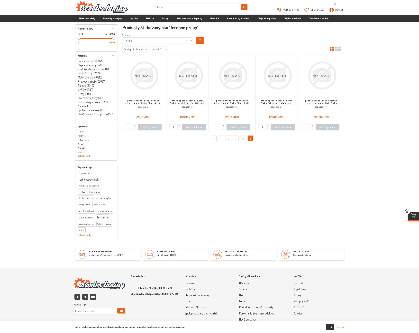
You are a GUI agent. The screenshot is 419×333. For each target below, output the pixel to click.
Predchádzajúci (214, 138)
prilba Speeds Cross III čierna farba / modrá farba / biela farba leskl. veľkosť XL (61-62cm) (143, 102)
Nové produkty (247, 319)
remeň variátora (99, 204)
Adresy (297, 295)
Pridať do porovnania (160, 65)
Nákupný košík (301, 301)
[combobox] (157, 40)
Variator (82, 230)
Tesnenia (102, 217)
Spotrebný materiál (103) (91, 110)
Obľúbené (298, 307)
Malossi (82, 136)
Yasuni (81, 152)
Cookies (297, 313)
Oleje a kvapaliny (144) (90, 65)
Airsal (81, 144)
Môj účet (298, 283)
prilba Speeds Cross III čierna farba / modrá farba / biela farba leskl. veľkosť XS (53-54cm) (188, 102)
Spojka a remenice (105, 210)
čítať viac (340, 327)
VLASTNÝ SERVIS (301, 251)
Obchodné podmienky (197, 295)
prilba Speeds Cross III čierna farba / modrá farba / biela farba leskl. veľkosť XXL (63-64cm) (232, 102)
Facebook (77, 297)
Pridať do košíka (160, 59)
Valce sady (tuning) (86, 224)
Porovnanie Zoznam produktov (256, 313)
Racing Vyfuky (84, 204)
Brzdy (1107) (84, 94)
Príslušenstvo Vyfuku (104, 198)
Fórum (242, 301)
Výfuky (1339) (85, 89)
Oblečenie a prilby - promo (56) (95, 114)
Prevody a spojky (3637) (91, 81)
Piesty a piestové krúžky (89, 192)
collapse (113, 28)
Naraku (82, 148)
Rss (85, 297)
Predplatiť (121, 310)
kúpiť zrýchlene (150, 127)
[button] (134, 125)
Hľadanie (244, 7)
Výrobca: (126, 35)
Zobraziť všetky (84, 155)
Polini (81, 132)
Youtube (93, 297)
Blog (241, 295)
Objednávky (300, 289)
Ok (330, 327)
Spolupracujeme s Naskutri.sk (201, 313)
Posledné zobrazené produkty (256, 307)
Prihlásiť (339, 9)
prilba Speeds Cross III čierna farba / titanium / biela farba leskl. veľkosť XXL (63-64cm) (321, 102)
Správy (243, 289)
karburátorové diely (89, 179)
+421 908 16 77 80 (291, 9)
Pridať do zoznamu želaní (160, 72)
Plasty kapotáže (85, 198)
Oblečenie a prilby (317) (90, 98)
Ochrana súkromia (195, 307)
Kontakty (190, 289)
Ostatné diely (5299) (89, 73)
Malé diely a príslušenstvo (89, 185)
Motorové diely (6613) (90, 77)
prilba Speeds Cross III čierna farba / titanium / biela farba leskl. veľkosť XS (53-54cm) (276, 102)
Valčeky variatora (104, 224)
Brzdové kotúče (84, 173)
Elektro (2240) (86, 85)
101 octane (83, 140)
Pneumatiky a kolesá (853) (93, 102)
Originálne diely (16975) (90, 61)
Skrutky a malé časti (86, 211)
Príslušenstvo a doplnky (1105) (94, 69)
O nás (188, 301)
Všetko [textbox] (129, 40)
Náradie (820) (85, 106)
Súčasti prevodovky (86, 217)
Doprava (189, 283)
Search (200, 40)
